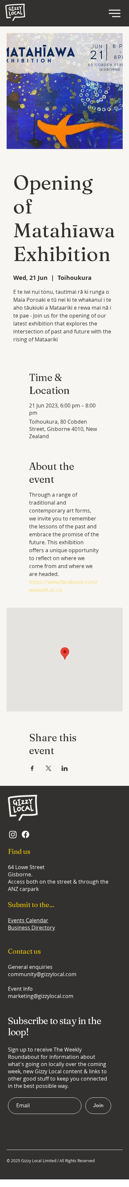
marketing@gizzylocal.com (40, 996)
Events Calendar (28, 920)
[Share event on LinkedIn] (65, 768)
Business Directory (31, 927)
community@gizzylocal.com (42, 974)
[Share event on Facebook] (32, 768)
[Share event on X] (48, 768)
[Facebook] (25, 834)
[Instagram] (13, 834)
